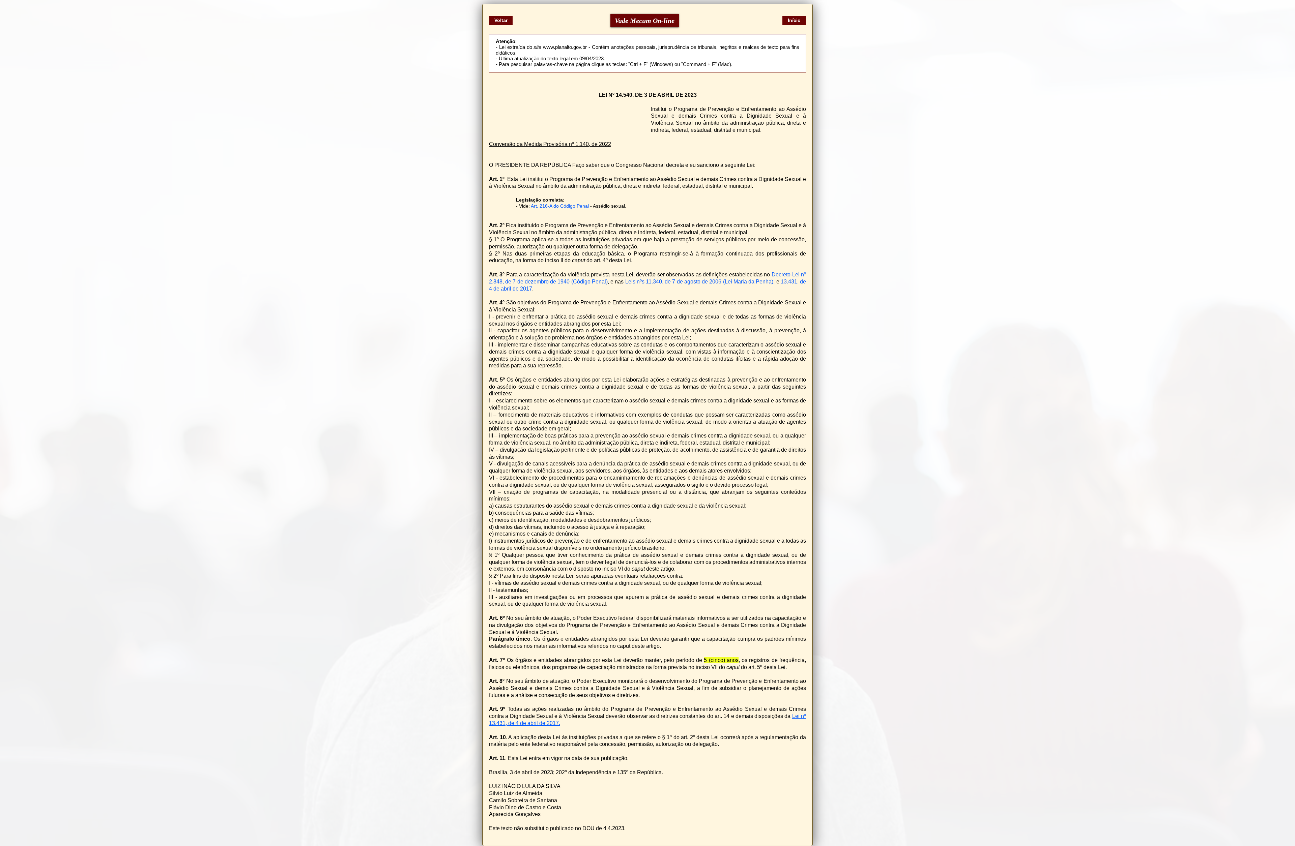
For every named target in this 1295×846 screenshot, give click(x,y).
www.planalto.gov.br (565, 47)
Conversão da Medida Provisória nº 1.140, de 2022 (550, 144)
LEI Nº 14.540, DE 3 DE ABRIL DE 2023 (648, 95)
